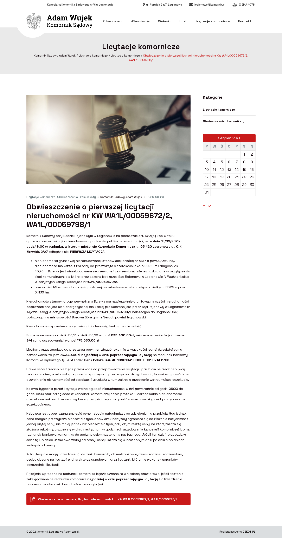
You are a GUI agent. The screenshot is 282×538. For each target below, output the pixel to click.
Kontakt (244, 21)
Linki (182, 21)
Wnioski (164, 21)
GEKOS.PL (249, 531)
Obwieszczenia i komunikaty (76, 197)
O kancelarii (112, 21)
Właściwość (140, 21)
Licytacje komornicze (212, 21)
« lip (207, 205)
